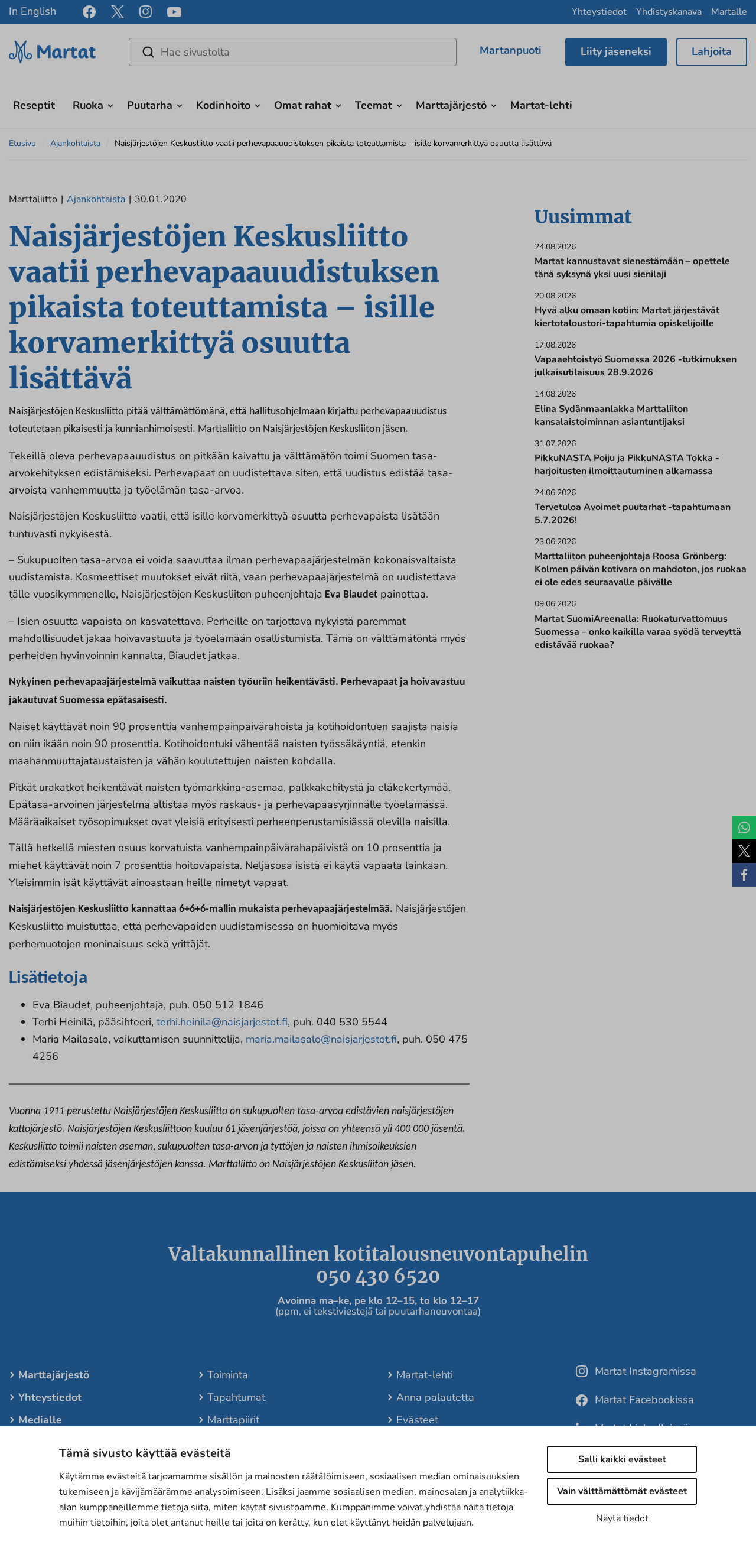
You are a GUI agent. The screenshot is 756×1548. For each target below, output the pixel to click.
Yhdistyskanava (669, 11)
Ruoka (88, 105)
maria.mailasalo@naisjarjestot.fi (321, 1039)
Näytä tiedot (622, 1518)
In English (32, 11)
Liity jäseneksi (616, 51)
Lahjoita (712, 51)
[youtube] (174, 12)
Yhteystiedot (599, 11)
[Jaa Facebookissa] (744, 875)
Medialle (40, 1420)
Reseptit (34, 105)
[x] (117, 11)
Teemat (373, 105)
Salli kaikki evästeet (622, 1459)
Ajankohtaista (75, 143)
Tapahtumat (236, 1397)
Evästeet (417, 1420)
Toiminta (227, 1375)
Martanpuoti (511, 50)
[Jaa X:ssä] (744, 851)
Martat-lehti (541, 105)
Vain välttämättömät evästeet (622, 1491)
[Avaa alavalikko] (110, 104)
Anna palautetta (435, 1397)
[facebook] (89, 11)
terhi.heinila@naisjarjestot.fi (222, 1022)
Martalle (729, 11)
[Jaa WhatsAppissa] (744, 827)
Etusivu (22, 143)
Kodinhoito (223, 105)
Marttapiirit (233, 1420)
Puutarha (149, 105)
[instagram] (145, 11)
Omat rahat (302, 105)
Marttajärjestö (451, 105)
